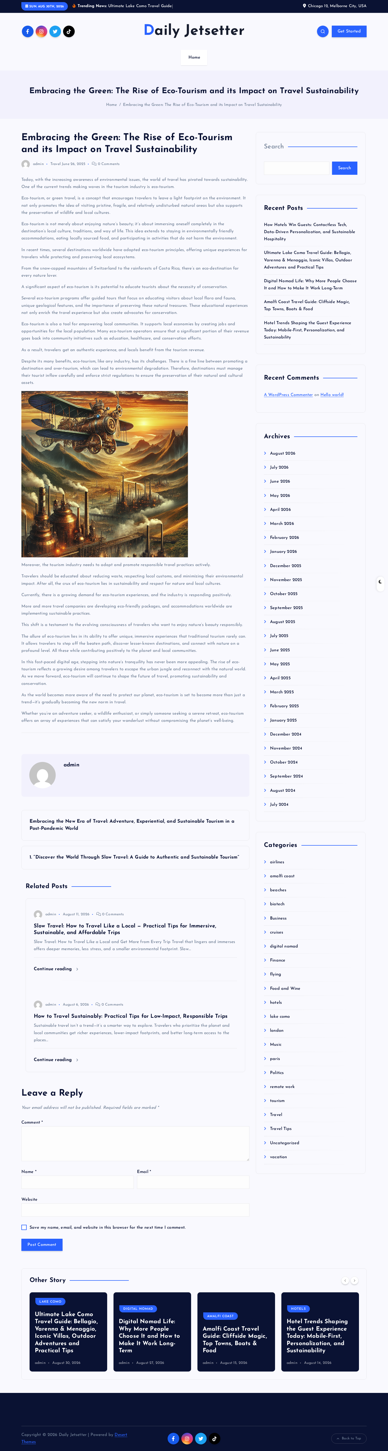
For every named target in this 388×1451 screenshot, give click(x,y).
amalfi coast (282, 876)
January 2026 (283, 552)
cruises (276, 932)
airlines (277, 862)
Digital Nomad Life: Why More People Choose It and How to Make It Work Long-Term (65, 1336)
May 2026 (280, 496)
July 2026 (279, 467)
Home (194, 57)
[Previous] (345, 1280)
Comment (32, 1122)
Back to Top (351, 1438)
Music (275, 1045)
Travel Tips (281, 1129)
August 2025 (282, 622)
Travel (55, 164)
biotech (277, 904)
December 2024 (285, 734)
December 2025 (285, 566)
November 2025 (286, 580)
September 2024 (286, 776)
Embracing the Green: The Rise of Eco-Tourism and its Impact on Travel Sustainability (202, 105)
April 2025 (280, 678)
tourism (277, 1101)
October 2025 (283, 594)
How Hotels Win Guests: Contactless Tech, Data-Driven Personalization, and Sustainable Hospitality (309, 232)
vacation (278, 1157)
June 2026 (280, 481)
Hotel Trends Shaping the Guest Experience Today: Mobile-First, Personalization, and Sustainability (308, 330)
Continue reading (54, 969)
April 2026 (280, 510)
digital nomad (284, 946)
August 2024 (282, 791)
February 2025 (284, 706)
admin (38, 164)
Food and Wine (285, 989)
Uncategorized (284, 1143)
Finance (277, 960)
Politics (277, 1073)
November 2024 (286, 748)
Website (29, 1200)
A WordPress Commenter (288, 395)
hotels (276, 1003)
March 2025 (282, 692)
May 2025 (280, 664)
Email (144, 1172)
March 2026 (282, 524)
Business (278, 918)
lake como (280, 1017)
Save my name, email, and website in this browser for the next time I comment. (108, 1228)
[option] (68, 1332)
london (276, 1031)
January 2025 (283, 720)
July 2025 (279, 636)
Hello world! (332, 395)
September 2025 (286, 608)
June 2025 (280, 650)
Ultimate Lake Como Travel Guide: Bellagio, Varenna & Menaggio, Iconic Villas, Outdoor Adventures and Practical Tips (308, 260)
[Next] (354, 1280)
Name (28, 1172)
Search (274, 147)
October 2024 (284, 762)
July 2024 (279, 805)
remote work (282, 1087)
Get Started (349, 31)
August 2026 (282, 453)
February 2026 (284, 538)
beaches (278, 890)
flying (275, 974)
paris (275, 1059)
